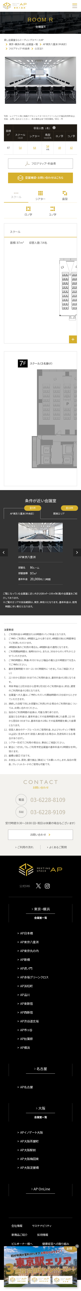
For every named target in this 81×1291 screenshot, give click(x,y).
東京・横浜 (42, 908)
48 (59, 147)
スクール (16, 197)
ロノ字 (28, 214)
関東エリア (63, 511)
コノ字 (52, 214)
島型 (65, 199)
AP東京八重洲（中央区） (23, 511)
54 (20, 147)
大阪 (41, 1108)
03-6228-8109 (47, 799)
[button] (4, 552)
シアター (40, 199)
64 (34, 147)
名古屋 (42, 1068)
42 (71, 147)
